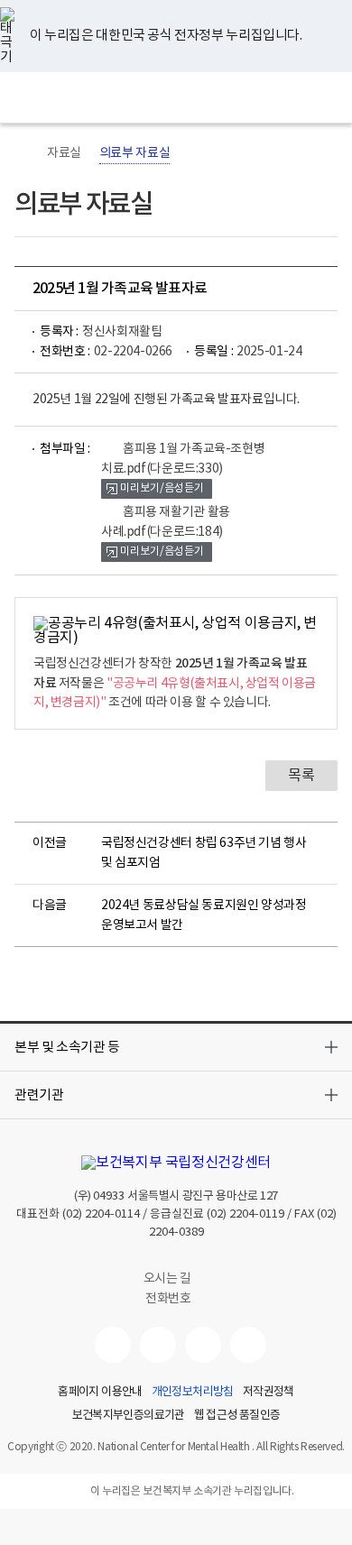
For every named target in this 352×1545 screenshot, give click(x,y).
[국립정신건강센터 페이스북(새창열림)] (158, 1345)
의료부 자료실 (134, 153)
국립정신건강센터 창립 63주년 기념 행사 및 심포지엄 (204, 853)
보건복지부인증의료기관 (128, 1416)
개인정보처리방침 (193, 1392)
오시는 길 (169, 1279)
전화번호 (167, 1299)
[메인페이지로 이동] (176, 97)
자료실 (64, 153)
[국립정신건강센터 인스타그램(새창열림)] (203, 1345)
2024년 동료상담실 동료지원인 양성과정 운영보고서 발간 (204, 915)
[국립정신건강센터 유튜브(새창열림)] (113, 1345)
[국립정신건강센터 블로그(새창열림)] (248, 1345)
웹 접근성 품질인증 (237, 1416)
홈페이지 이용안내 (100, 1392)
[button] (176, 1047)
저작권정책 (268, 1392)
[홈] (23, 153)
